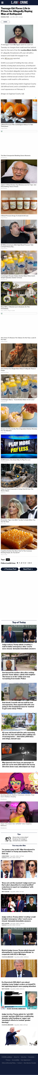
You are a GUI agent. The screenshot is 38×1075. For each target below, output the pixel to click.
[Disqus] (19, 595)
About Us (16, 1057)
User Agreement (25, 1060)
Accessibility (15, 1060)
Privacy (8, 1060)
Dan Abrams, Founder (30, 1063)
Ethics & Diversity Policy (9, 1063)
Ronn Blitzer (5, 17)
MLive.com (9, 58)
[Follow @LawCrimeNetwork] (27, 563)
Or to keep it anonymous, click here (20, 839)
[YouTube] (17, 563)
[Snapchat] (29, 563)
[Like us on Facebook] (19, 563)
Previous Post (10, 569)
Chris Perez (5, 856)
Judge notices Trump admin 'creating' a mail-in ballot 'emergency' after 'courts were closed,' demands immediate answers (19, 647)
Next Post (27, 569)
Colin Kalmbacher (7, 957)
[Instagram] (23, 563)
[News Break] (31, 563)
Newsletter (31, 1057)
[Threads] (25, 563)
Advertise (23, 1057)
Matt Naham (5, 891)
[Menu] (2, 2)
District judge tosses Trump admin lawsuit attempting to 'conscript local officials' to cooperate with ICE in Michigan (18, 952)
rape (7, 559)
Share (5, 21)
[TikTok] (21, 563)
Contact (19, 1063)
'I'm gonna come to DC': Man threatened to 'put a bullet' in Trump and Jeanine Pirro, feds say (18, 852)
